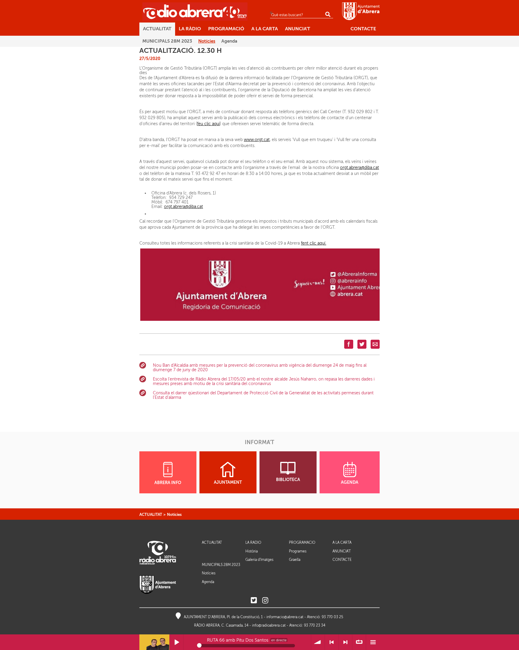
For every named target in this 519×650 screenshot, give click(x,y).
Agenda (208, 582)
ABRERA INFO (167, 482)
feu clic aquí (208, 124)
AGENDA (349, 482)
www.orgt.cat (257, 139)
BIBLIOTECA (288, 479)
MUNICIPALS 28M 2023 (221, 565)
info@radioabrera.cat (269, 625)
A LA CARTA (341, 543)
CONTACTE (342, 560)
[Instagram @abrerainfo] (265, 600)
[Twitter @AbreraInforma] (254, 600)
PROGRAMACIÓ (302, 543)
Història (251, 551)
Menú (373, 642)
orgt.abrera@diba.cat (359, 167)
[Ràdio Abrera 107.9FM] (194, 11)
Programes (297, 551)
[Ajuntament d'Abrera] (361, 11)
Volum (318, 642)
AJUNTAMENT (228, 482)
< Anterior (331, 642)
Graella (294, 560)
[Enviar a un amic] (375, 344)
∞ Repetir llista (359, 642)
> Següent (345, 642)
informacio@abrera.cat (284, 617)
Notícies (174, 514)
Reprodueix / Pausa (176, 642)
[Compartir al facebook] (348, 344)
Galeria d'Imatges (259, 560)
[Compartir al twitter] (361, 344)
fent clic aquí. (313, 243)
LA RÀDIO (253, 543)
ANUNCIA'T (341, 551)
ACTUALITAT (150, 514)
